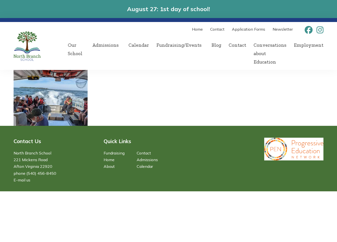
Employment (308, 45)
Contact (217, 29)
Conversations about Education (270, 53)
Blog (216, 45)
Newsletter (283, 29)
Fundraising (114, 153)
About (109, 166)
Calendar (139, 45)
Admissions (105, 45)
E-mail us (22, 179)
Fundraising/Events (179, 45)
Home (197, 29)
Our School (75, 49)
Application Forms (248, 29)
